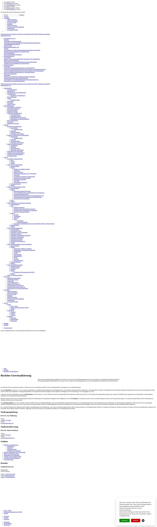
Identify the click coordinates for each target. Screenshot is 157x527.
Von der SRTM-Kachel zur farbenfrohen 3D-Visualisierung (29, 192)
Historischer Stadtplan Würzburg (22, 191)
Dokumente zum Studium (17, 134)
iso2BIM (16, 215)
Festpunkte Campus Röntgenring (18, 232)
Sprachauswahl (10, 8)
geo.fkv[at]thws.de (9, 475)
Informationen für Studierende (11, 62)
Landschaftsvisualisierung (20, 182)
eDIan (15, 219)
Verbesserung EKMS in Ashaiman (22, 248)
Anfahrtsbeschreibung (23, 76)
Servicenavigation (10, 9)
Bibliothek (10, 24)
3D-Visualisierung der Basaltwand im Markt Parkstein (28, 197)
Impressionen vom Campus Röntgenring (14, 81)
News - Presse (14, 306)
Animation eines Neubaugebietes (22, 178)
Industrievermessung (19, 207)
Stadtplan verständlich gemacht (22, 169)
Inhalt (8, 2)
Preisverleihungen (35, 43)
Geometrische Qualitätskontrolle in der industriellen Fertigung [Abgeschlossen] (34, 223)
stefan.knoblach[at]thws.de (7, 438)
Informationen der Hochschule (18, 117)
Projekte (12, 161)
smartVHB (16, 181)
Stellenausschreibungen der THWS (19, 307)
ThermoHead (17, 216)
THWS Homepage (12, 19)
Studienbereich (8, 88)
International (11, 44)
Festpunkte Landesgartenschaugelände (20, 235)
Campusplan (32, 76)
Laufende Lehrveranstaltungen (12, 63)
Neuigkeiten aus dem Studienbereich (13, 43)
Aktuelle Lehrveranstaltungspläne (28, 62)
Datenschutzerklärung (125, 510)
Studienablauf (14, 128)
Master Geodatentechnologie (11, 60)
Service (6, 303)
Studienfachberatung (9, 51)
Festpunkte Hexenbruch (16, 238)
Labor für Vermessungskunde (27, 72)
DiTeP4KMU (17, 251)
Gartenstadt (17, 170)
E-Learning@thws (24, 63)
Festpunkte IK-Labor (15, 231)
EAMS (15, 253)
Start (5, 368)
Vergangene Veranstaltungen (17, 95)
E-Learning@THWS (12, 30)
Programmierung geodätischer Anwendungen (25, 210)
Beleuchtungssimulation (20, 179)
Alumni (6, 44)
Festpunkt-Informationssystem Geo (29, 79)
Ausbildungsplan (18, 129)
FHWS (9, 304)
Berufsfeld (13, 131)
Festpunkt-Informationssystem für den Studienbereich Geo (29, 195)
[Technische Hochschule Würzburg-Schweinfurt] (25, 34)
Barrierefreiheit (14, 319)
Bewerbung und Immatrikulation (15, 27)
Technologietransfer (15, 184)
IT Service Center (11, 22)
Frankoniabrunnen (18, 260)
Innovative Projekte (35, 50)
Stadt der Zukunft (18, 172)
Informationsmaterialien (24, 50)
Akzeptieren (125, 520)
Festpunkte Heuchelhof (16, 240)
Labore (9, 65)
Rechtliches (10, 316)
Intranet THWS (8, 45)
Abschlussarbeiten (15, 132)
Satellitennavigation (15, 266)
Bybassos (16, 259)
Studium (9, 56)
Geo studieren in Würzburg (11, 50)
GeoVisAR (17, 175)
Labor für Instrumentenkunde (11, 71)
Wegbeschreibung (10, 477)
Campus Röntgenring (9, 78)
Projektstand (20, 220)
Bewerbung (7, 54)
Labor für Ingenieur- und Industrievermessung (34, 69)
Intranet (12, 309)
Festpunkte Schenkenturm (17, 237)
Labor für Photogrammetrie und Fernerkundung (31, 71)
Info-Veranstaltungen (9, 53)
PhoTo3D (16, 217)
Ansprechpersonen (9, 41)
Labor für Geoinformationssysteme (13, 69)
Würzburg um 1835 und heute (21, 198)
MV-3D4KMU (18, 254)
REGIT (16, 257)
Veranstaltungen (27, 43)
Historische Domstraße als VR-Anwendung (25, 173)
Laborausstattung (14, 166)
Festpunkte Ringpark (15, 234)
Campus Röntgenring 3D (21, 78)
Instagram (13, 312)
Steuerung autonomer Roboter (21, 212)
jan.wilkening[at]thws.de (7, 423)
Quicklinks (7, 290)
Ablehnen (135, 520)
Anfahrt (3, 477)
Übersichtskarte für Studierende (12, 79)
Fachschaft (17, 44)
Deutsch (6, 325)
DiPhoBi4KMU (18, 256)
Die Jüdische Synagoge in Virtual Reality (24, 176)
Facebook (13, 315)
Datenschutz (143, 514)
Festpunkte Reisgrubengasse (17, 241)
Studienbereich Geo (6, 35)
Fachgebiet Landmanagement (11, 68)
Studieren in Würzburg (16, 54)
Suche (7, 6)
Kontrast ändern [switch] (8, 328)
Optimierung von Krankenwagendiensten (24, 250)
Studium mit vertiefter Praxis (22, 51)
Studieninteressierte (9, 106)
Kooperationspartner (15, 116)
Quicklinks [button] (7, 18)
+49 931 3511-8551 (6, 435)
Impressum (13, 318)
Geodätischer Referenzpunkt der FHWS (24, 272)
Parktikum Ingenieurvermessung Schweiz (24, 209)
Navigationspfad (11, 5)
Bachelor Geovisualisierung (11, 59)
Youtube (12, 313)
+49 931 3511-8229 (6, 420)
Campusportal (10, 28)
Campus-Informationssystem (21, 194)
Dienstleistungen (14, 225)
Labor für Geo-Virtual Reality (27, 68)
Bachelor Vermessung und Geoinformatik (29, 59)
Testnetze (12, 269)
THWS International (12, 21)
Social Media (10, 310)
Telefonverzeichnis (12, 25)
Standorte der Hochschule (10, 76)
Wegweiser (7, 276)
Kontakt (12, 163)
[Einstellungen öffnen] (143, 520)
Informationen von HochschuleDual (19, 119)
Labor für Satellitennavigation (11, 72)
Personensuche (17, 41)
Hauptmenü (10, 3)
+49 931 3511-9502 (10, 474)
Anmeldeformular (15, 100)
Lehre (11, 160)
